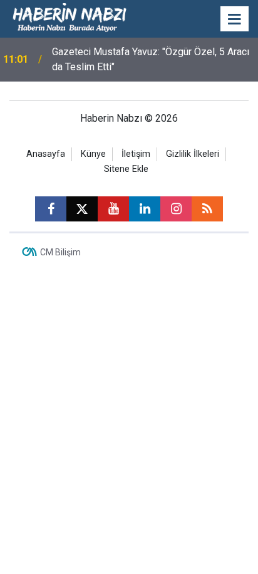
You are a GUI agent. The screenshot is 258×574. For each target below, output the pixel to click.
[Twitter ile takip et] (82, 208)
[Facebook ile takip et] (50, 208)
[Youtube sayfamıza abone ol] (113, 208)
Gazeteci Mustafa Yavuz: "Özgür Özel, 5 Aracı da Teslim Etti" (150, 59)
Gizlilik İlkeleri (192, 154)
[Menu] (235, 19)
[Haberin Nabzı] (69, 18)
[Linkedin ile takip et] (144, 208)
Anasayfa (45, 154)
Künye (93, 154)
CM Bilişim (60, 252)
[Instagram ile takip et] (176, 208)
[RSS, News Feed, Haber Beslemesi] (207, 208)
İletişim (135, 154)
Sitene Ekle (126, 169)
